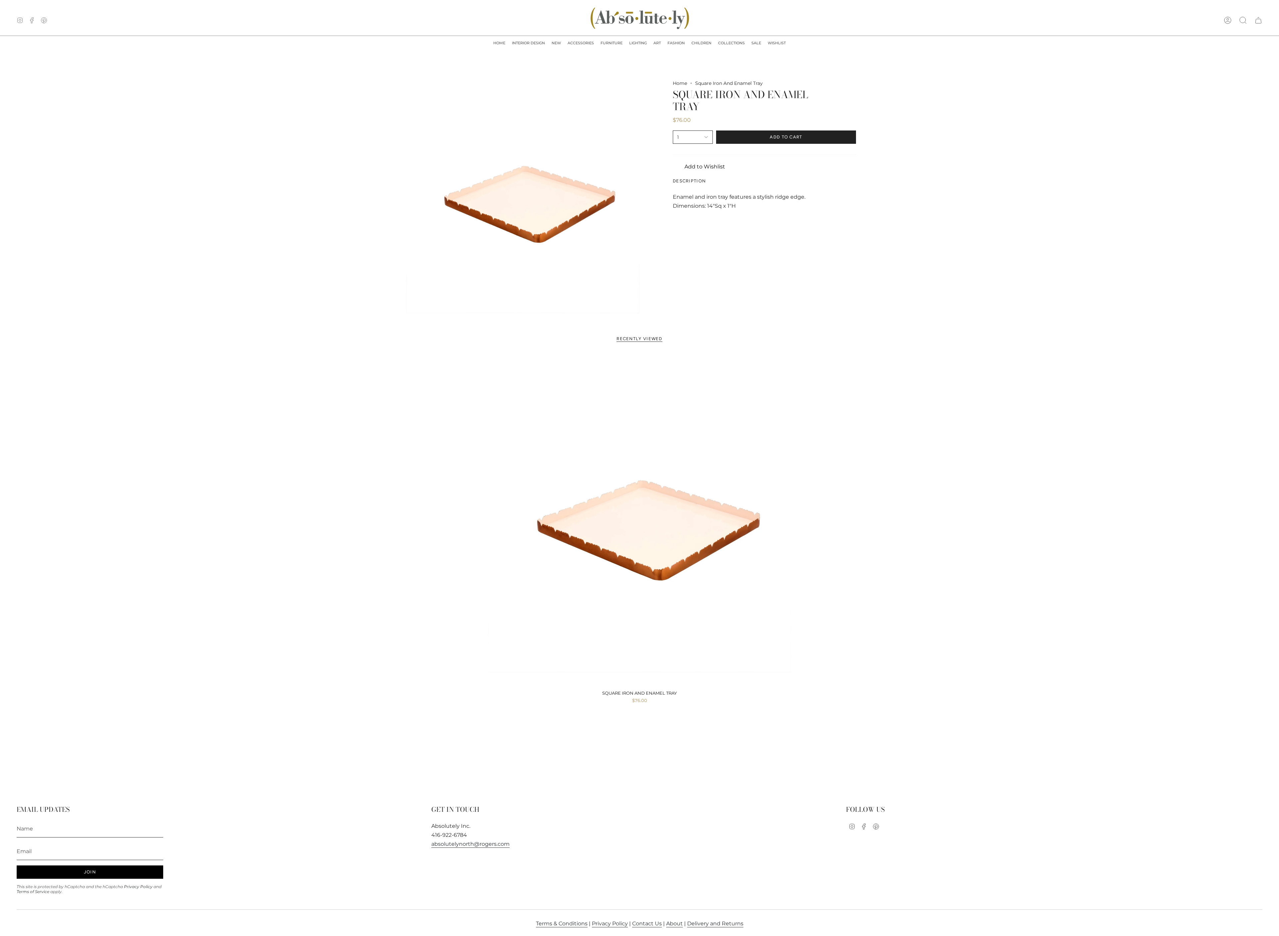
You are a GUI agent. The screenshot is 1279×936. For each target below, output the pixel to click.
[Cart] (1258, 20)
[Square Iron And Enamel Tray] (639, 520)
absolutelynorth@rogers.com (470, 844)
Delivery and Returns (715, 923)
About (674, 923)
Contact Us (647, 923)
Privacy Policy (138, 886)
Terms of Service (33, 891)
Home (680, 83)
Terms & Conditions (562, 923)
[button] (528, 43)
